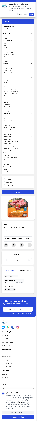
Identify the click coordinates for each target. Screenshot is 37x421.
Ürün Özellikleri (10, 270)
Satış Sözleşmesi (6, 360)
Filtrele (18, 192)
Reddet (19, 403)
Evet (31, 14)
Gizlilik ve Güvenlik (7, 366)
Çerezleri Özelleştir (17, 412)
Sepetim (4, 384)
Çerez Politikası (6, 345)
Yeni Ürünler (5, 377)
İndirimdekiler (5, 381)
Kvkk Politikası (5, 338)
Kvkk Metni (5, 335)
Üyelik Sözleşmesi (6, 356)
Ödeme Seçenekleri (26, 270)
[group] (18, 208)
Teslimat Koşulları (6, 353)
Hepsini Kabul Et (18, 417)
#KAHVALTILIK (10, 290)
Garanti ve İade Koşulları (8, 363)
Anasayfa (4, 374)
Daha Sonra (23, 14)
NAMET (7, 224)
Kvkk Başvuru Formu (7, 342)
